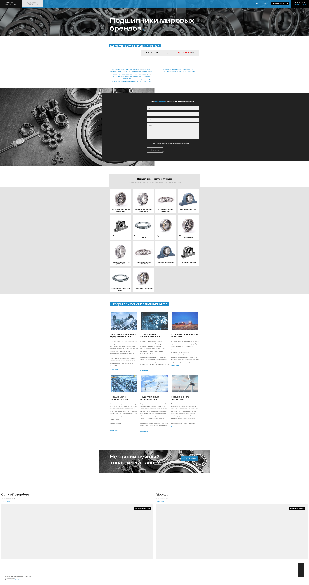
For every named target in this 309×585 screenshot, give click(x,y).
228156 (176, 71)
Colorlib (17, 580)
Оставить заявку (114, 369)
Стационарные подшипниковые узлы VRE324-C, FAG (126, 76)
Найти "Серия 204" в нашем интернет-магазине (161, 53)
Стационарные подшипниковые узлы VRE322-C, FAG (135, 74)
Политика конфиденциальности (181, 143)
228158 (184, 71)
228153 (163, 71)
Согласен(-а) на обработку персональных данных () (170, 143)
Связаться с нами (300, 4)
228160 (193, 71)
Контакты (265, 3)
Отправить (155, 150)
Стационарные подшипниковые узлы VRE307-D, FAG (136, 81)
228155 (172, 71)
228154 (168, 71)
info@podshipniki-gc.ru (280, 3)
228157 (180, 71)
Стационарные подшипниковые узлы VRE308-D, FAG (178, 69)
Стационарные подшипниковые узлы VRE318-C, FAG (126, 69)
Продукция (254, 3)
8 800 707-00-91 (300, 2)
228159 (188, 71)
